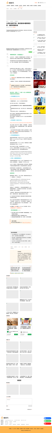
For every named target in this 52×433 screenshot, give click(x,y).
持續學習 (12, 5)
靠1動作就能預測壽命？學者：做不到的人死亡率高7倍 (25, 287)
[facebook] (38, 2)
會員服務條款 (23, 424)
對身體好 (16, 21)
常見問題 (18, 424)
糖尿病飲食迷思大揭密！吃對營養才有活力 (19, 215)
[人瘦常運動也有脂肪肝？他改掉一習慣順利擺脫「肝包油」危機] (12, 371)
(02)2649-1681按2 (17, 420)
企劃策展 (39, 5)
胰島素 (26, 246)
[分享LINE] (7, 57)
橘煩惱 (28, 5)
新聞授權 (18, 428)
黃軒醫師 (14, 27)
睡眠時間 (12, 248)
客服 (15, 428)
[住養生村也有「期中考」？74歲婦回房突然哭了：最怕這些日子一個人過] (35, 50)
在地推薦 (16, 5)
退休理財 (8, 5)
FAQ (13, 428)
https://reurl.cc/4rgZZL (15, 88)
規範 (7, 405)
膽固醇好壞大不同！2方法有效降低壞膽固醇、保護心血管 (25, 300)
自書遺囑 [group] (15, 8)
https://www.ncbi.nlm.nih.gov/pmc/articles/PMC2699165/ (21, 122)
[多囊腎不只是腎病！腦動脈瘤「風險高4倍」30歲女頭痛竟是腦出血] (26, 358)
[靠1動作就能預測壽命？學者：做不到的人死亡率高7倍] (26, 282)
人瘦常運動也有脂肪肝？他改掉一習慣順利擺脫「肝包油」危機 (12, 377)
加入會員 (6, 424)
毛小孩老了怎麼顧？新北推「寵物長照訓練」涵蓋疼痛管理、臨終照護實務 (41, 41)
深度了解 (16, 334)
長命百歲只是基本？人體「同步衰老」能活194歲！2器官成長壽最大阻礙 (26, 351)
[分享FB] (7, 54)
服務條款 (21, 428)
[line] (40, 2)
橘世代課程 (6, 422)
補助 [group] (18, 8)
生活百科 (20, 5)
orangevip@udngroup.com (9, 420)
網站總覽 (41, 428)
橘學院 (31, 5)
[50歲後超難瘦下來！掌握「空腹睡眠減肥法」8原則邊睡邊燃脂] (26, 371)
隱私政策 (27, 424)
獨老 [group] (21, 8)
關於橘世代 (6, 421)
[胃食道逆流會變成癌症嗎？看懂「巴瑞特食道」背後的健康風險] (12, 346)
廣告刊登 (11, 421)
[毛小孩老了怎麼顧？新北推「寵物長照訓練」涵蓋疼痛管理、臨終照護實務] (35, 41)
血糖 (22, 246)
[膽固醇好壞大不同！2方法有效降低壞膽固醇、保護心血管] (26, 294)
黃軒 (29, 246)
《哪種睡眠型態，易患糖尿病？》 (16, 207)
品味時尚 (24, 5)
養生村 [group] (8, 8)
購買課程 (36, 2)
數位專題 (35, 5)
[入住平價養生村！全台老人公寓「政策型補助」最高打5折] (35, 53)
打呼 (19, 246)
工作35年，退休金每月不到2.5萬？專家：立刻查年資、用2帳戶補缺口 (41, 47)
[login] (43, 2)
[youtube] (42, 2)
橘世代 (7, 21)
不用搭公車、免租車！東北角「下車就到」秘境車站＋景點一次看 (41, 38)
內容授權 (14, 421)
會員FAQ (11, 422)
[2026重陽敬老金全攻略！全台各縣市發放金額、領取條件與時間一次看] (35, 35)
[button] (45, 2)
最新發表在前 (29, 409)
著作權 (24, 428)
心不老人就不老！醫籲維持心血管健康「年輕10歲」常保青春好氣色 (12, 313)
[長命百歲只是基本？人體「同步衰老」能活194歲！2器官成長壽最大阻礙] (26, 346)
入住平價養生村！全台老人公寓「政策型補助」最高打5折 (41, 53)
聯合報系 (31, 428)
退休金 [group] (11, 8)
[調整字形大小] (7, 66)
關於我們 (38, 428)
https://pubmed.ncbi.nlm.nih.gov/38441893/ (18, 98)
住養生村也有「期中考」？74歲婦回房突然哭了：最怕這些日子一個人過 (41, 50)
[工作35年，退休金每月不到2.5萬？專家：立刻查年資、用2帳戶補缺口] (35, 47)
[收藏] (7, 63)
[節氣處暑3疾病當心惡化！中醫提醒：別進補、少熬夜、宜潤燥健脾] (12, 358)
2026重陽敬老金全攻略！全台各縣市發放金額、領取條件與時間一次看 (41, 35)
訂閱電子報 (14, 424)
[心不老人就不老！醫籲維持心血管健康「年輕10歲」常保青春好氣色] (12, 307)
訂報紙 (35, 428)
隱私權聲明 (27, 428)
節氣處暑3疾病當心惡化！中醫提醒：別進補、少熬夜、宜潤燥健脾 (12, 364)
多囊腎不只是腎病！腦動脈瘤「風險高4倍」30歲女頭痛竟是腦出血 (26, 364)
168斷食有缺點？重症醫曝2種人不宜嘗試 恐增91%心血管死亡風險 (12, 287)
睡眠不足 (16, 246)
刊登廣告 (10, 428)
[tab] (18, 337)
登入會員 (10, 424)
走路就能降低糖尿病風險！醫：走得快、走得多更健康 (21, 216)
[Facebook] (18, 261)
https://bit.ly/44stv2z (27, 222)
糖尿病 (12, 246)
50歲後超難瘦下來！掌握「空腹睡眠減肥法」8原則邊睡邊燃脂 (26, 377)
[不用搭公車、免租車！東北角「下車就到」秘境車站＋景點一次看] (35, 38)
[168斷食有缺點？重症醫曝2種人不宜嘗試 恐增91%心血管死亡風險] (12, 282)
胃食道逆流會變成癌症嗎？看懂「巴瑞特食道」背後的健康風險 (12, 351)
